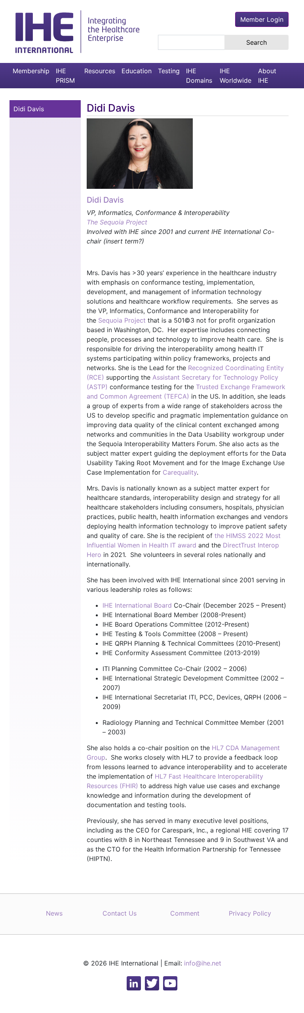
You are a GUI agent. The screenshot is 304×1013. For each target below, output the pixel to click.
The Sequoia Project (117, 222)
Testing (169, 71)
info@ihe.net (202, 963)
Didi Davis (28, 109)
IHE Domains (199, 75)
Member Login (261, 19)
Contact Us (120, 913)
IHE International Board (137, 605)
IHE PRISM (65, 75)
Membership (31, 71)
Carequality (180, 472)
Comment (185, 913)
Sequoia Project (122, 320)
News (54, 913)
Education (137, 71)
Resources (99, 71)
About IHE (267, 75)
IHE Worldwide (235, 75)
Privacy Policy (250, 913)
